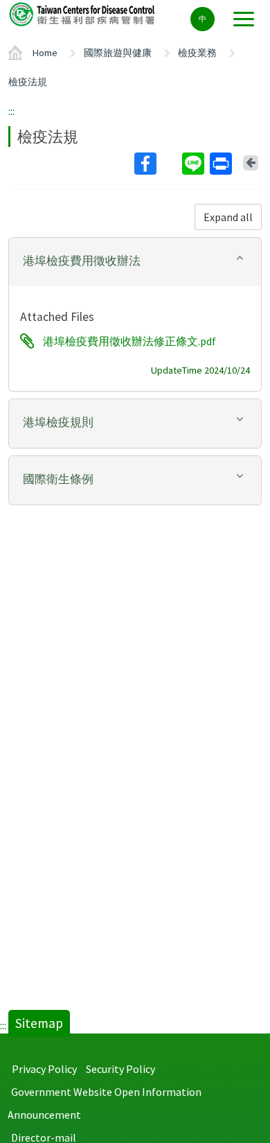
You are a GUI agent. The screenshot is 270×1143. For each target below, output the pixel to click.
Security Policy (120, 1069)
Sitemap (39, 1023)
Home (45, 52)
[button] (135, 261)
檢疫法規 (27, 82)
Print (222, 163)
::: (11, 111)
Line (194, 163)
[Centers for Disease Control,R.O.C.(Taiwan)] (83, 13)
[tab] (135, 262)
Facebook (157, 163)
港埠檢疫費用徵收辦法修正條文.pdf (129, 341)
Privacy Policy (44, 1069)
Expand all (228, 217)
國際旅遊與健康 (118, 52)
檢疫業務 (197, 52)
